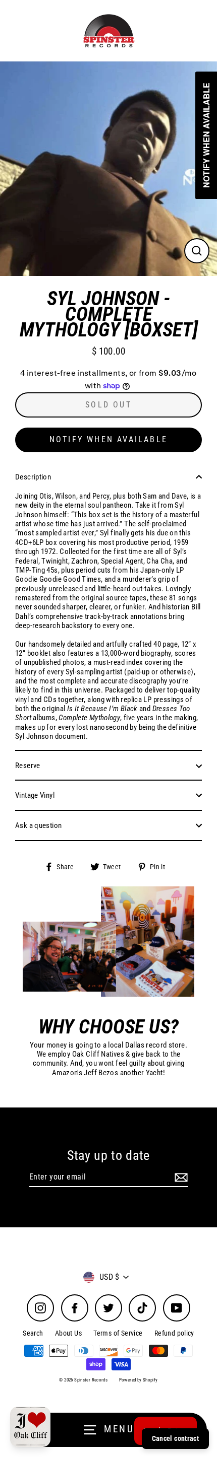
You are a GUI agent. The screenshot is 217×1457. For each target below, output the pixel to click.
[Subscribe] (180, 1177)
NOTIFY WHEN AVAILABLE (108, 439)
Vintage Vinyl (35, 795)
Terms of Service (117, 1333)
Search (33, 1333)
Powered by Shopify (138, 1379)
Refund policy (174, 1333)
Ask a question (38, 825)
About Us (68, 1333)
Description (33, 476)
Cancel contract (175, 1438)
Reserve (27, 765)
